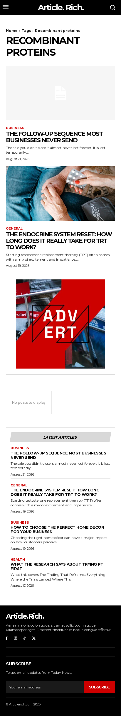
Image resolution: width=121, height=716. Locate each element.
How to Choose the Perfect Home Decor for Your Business (57, 529)
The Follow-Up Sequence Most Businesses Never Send (54, 137)
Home (12, 30)
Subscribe (99, 687)
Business (15, 128)
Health (18, 559)
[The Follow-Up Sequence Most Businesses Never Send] (60, 93)
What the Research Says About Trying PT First (57, 566)
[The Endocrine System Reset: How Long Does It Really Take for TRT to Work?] (60, 193)
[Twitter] (34, 638)
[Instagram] (16, 638)
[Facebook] (7, 638)
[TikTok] (25, 638)
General (14, 228)
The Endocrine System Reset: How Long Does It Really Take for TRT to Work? (59, 241)
